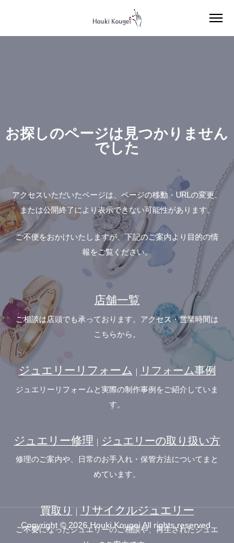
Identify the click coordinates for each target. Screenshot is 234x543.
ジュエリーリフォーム (76, 370)
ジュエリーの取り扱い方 (160, 441)
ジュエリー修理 (54, 440)
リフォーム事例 (178, 371)
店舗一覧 (117, 300)
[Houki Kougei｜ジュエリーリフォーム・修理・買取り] (117, 18)
